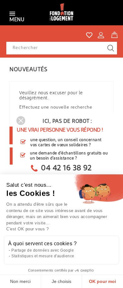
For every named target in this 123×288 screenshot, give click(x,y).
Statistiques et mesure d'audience (42, 256)
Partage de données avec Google (42, 250)
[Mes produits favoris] (89, 35)
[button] (21, 121)
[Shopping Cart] (114, 33)
